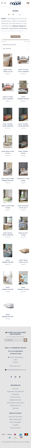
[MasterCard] (26, 434)
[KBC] (21, 434)
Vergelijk (15, 425)
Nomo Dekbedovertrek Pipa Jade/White (23, 289)
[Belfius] (4, 434)
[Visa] (21, 437)
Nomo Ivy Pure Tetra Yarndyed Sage (23, 71)
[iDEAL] (15, 434)
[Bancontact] (10, 437)
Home (9, 8)
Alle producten (15, 428)
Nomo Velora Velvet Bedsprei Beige (7, 235)
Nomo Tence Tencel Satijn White (7, 71)
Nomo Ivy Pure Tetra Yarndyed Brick (7, 98)
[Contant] (9, 434)
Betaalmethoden (15, 400)
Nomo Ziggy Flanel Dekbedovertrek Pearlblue (7, 180)
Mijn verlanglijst (15, 422)
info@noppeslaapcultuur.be (16, 370)
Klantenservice (15, 405)
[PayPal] (15, 437)
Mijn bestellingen (15, 419)
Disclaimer (15, 394)
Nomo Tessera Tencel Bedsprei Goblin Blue (23, 126)
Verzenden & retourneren (15, 403)
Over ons (15, 389)
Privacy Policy (15, 397)
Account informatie (15, 416)
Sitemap (15, 408)
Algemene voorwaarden (15, 391)
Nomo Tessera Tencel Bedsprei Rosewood (7, 126)
